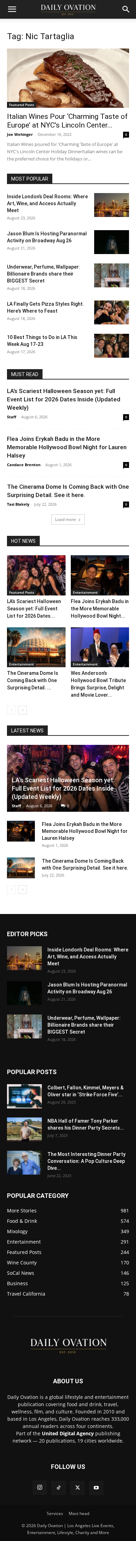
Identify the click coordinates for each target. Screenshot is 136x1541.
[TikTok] (59, 1488)
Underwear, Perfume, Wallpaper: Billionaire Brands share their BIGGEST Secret (43, 274)
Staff (11, 416)
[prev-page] (11, 710)
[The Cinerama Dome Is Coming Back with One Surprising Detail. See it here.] (36, 647)
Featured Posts (21, 104)
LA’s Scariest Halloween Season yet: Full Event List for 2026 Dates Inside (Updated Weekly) (63, 399)
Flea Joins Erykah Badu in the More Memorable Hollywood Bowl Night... (100, 609)
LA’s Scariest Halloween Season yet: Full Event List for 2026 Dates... (34, 609)
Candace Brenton (23, 464)
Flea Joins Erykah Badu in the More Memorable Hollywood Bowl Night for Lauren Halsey (67, 447)
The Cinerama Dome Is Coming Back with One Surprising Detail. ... (32, 680)
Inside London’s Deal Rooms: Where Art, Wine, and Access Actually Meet (47, 203)
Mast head (79, 1513)
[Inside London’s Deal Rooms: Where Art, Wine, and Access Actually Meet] (111, 205)
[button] (12, 9)
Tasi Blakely (18, 504)
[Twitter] (77, 1488)
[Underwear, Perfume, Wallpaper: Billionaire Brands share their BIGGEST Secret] (111, 275)
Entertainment (85, 592)
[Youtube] (96, 1488)
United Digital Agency (68, 1433)
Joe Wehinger (20, 134)
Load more (65, 519)
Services (55, 1513)
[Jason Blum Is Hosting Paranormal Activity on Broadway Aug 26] (111, 242)
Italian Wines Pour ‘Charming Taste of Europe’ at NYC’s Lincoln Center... (67, 120)
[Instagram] (40, 1488)
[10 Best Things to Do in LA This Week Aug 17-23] (111, 346)
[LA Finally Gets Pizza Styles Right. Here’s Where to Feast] (111, 312)
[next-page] (22, 710)
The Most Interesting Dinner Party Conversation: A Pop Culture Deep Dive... (86, 1161)
